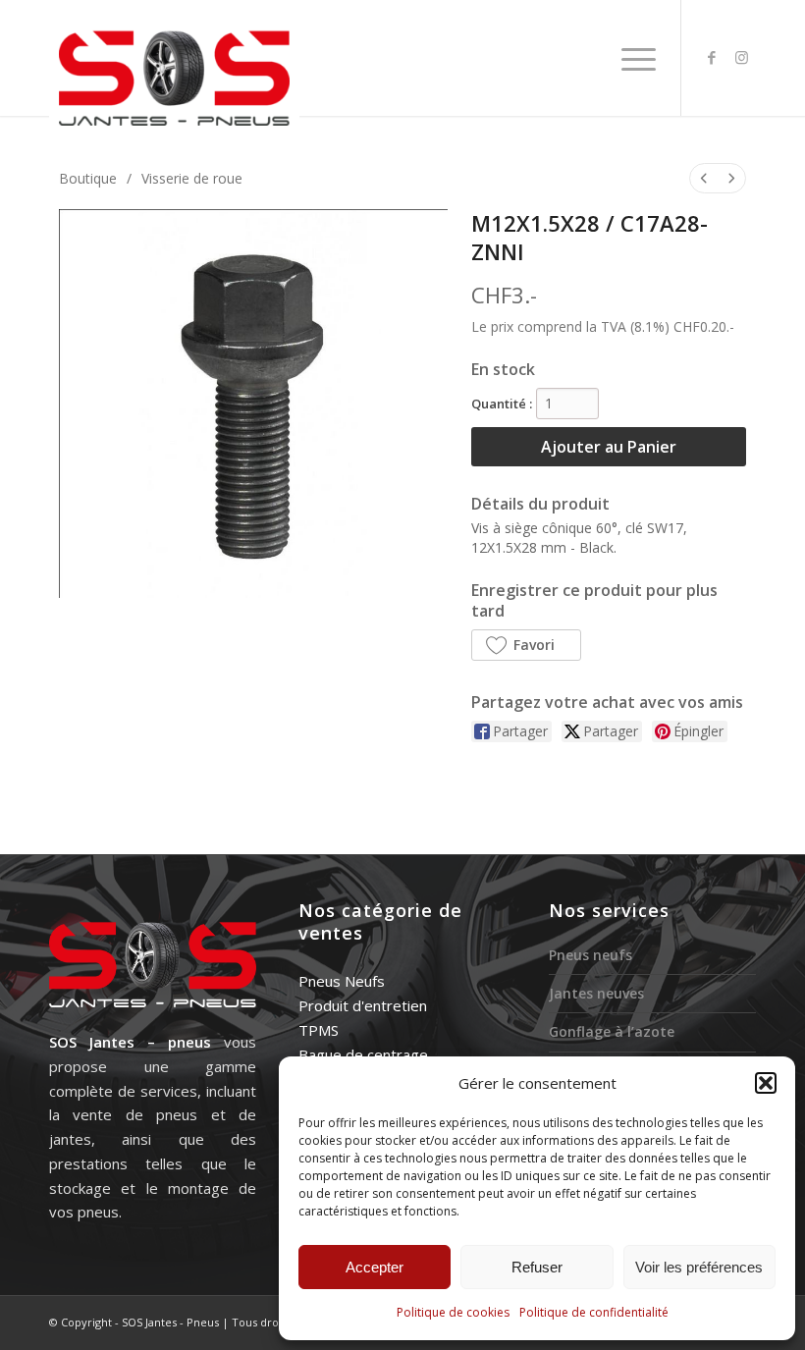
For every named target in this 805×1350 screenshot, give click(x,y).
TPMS (318, 1030)
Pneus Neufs (341, 981)
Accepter (374, 1267)
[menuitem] (634, 58)
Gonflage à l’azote (611, 1031)
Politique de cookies (453, 1312)
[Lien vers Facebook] (711, 57)
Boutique (88, 178)
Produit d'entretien (362, 1005)
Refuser (537, 1267)
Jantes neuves (596, 993)
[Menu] (634, 58)
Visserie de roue (191, 178)
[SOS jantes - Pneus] (174, 77)
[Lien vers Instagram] (741, 57)
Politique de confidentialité (594, 1312)
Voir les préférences (699, 1267)
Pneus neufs (590, 954)
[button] (766, 1083)
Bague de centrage (363, 1054)
